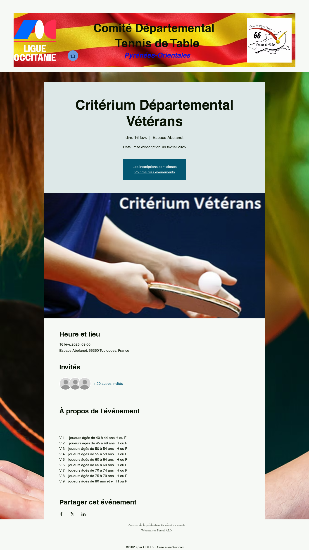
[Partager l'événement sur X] (72, 514)
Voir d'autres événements (154, 172)
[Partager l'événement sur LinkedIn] (83, 514)
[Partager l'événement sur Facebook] (61, 514)
